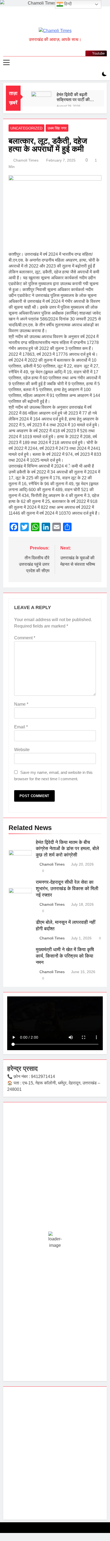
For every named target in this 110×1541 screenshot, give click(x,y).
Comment (24, 638)
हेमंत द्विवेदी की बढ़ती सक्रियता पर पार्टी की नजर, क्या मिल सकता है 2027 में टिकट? (75, 97)
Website (22, 749)
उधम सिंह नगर (57, 128)
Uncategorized (26, 128)
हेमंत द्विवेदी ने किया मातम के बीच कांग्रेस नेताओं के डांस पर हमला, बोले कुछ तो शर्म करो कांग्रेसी (67, 849)
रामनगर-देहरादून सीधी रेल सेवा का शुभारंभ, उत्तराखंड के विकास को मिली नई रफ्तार (67, 889)
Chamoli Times (25, 160)
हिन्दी (67, 4)
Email (21, 727)
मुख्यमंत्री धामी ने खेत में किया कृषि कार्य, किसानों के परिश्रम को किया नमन (65, 956)
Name (21, 704)
